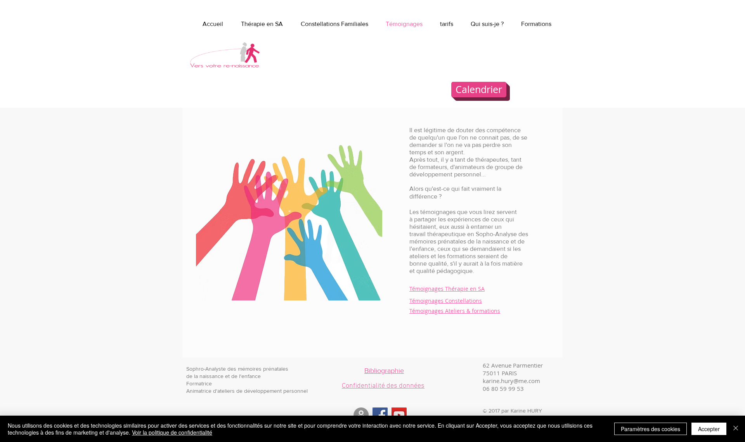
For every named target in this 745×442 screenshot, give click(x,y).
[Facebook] (380, 415)
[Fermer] (735, 429)
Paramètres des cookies (650, 429)
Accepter (709, 429)
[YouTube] (399, 415)
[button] (536, 24)
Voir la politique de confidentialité (172, 432)
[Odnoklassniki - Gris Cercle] (361, 415)
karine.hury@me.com (511, 381)
